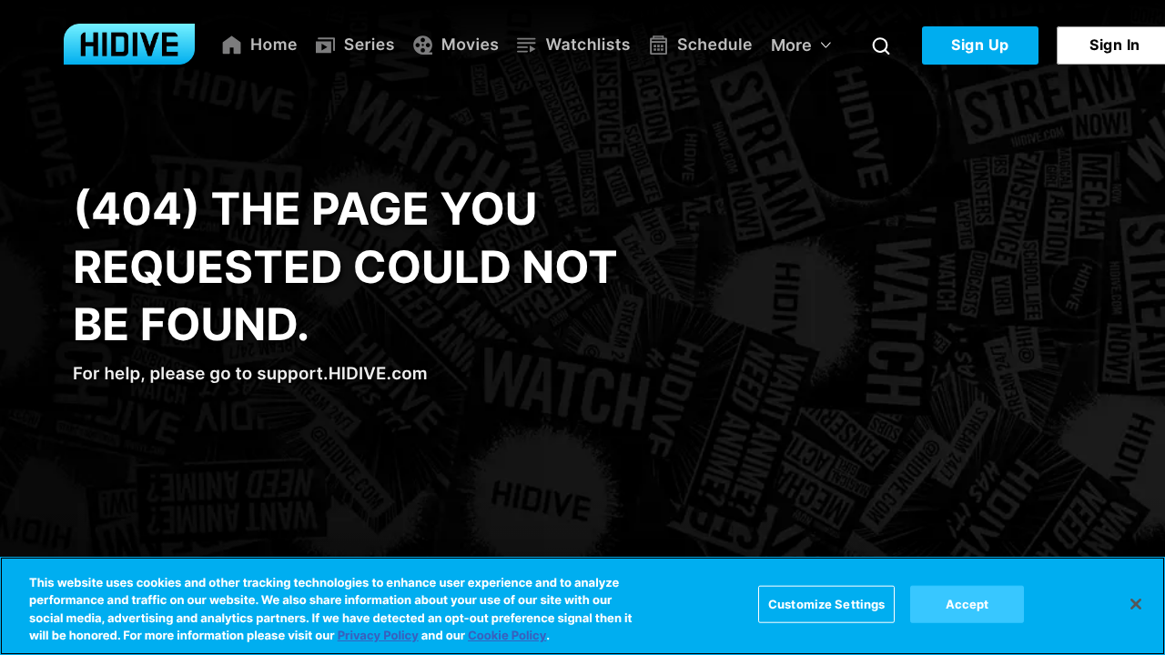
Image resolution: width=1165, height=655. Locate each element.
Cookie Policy (507, 636)
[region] (582, 606)
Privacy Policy (378, 636)
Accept (967, 604)
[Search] (881, 45)
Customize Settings (826, 604)
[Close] (1136, 604)
